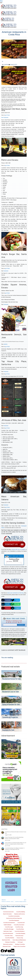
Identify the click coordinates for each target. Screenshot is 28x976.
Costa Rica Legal (9, 927)
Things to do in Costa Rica (19, 946)
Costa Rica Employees (14, 920)
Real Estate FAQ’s (6, 940)
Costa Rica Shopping (20, 933)
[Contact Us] (14, 584)
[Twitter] (5, 950)
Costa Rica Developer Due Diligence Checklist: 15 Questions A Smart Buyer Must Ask (14, 848)
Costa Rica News (20, 929)
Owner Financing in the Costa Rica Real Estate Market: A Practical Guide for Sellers (14, 838)
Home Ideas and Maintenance (19, 940)
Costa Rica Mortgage (9, 929)
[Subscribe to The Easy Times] (14, 622)
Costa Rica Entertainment (9, 922)
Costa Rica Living (19, 927)
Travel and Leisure (19, 935)
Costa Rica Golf (21, 922)
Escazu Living (20, 937)
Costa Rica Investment (19, 924)
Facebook (6, 271)
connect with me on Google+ (18, 549)
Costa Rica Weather (9, 937)
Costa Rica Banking (20, 911)
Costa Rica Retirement (8, 933)
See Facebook (4, 117)
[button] (6, 600)
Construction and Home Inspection (14, 918)
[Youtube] (9, 951)
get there (7, 115)
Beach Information (7, 914)
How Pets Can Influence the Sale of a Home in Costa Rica (15, 832)
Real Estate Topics (8, 931)
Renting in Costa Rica (20, 944)
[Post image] (2, 832)
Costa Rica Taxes (9, 935)
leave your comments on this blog (15, 593)
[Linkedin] (12, 950)
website (5, 344)
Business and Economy (19, 914)
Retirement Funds (7, 946)
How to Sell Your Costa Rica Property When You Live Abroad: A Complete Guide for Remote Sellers (15, 843)
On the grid (20, 942)
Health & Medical (7, 924)
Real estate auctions (8, 944)
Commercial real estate (8, 911)
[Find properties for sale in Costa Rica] (14, 641)
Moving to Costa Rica (10, 942)
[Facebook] (2, 950)
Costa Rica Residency (19, 931)
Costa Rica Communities (14, 916)
